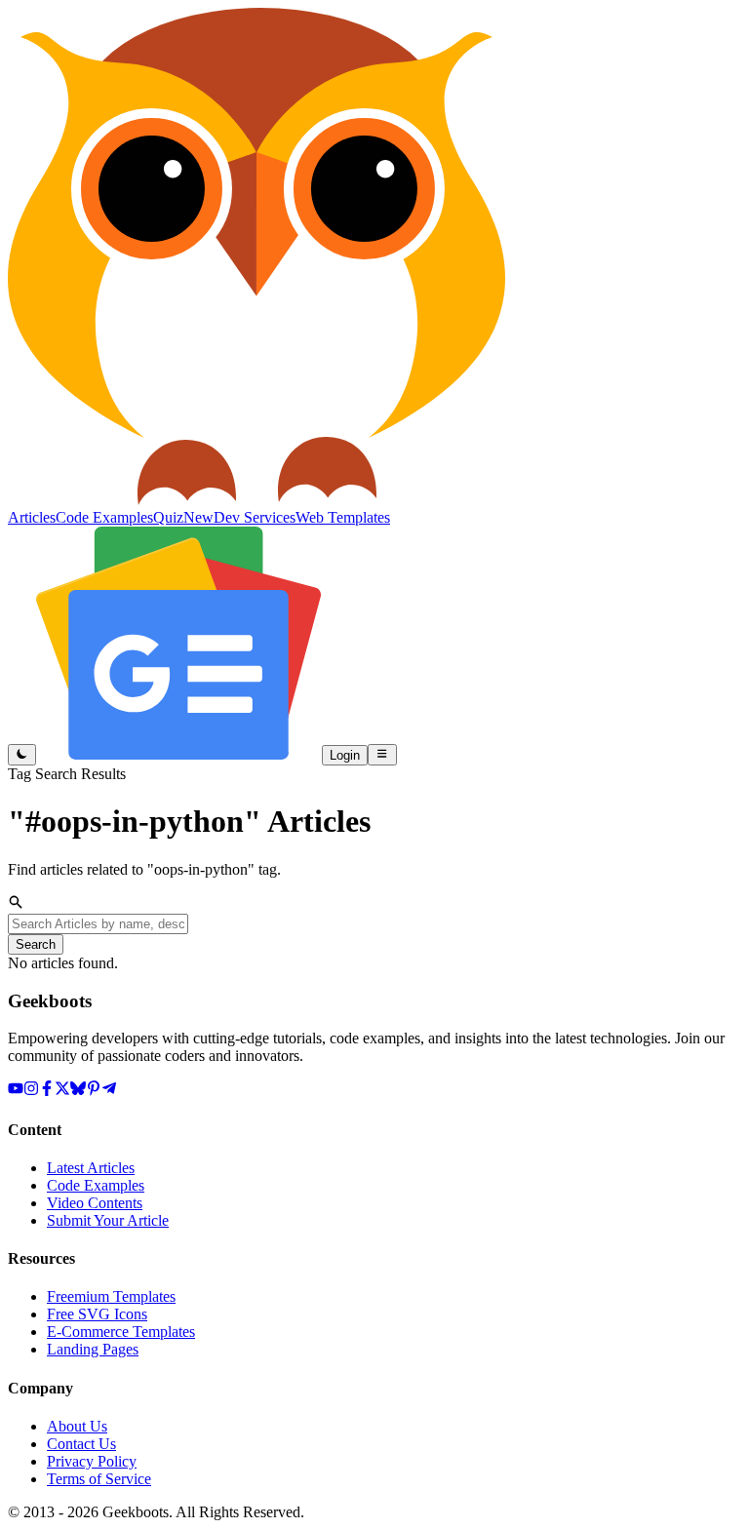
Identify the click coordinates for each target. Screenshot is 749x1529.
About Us (77, 1426)
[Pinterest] (93, 1090)
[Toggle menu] (382, 754)
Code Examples (95, 1185)
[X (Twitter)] (62, 1090)
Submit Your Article (108, 1220)
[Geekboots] (256, 499)
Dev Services (255, 517)
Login (345, 755)
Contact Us (81, 1443)
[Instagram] (31, 1090)
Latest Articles (91, 1167)
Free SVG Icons (97, 1314)
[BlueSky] (78, 1090)
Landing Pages (92, 1349)
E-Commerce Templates (121, 1331)
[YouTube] (15, 1090)
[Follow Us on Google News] (179, 754)
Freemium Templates (111, 1296)
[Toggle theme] (22, 754)
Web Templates (343, 517)
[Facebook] (47, 1090)
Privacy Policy (92, 1461)
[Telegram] (109, 1090)
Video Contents (94, 1203)
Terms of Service (99, 1478)
